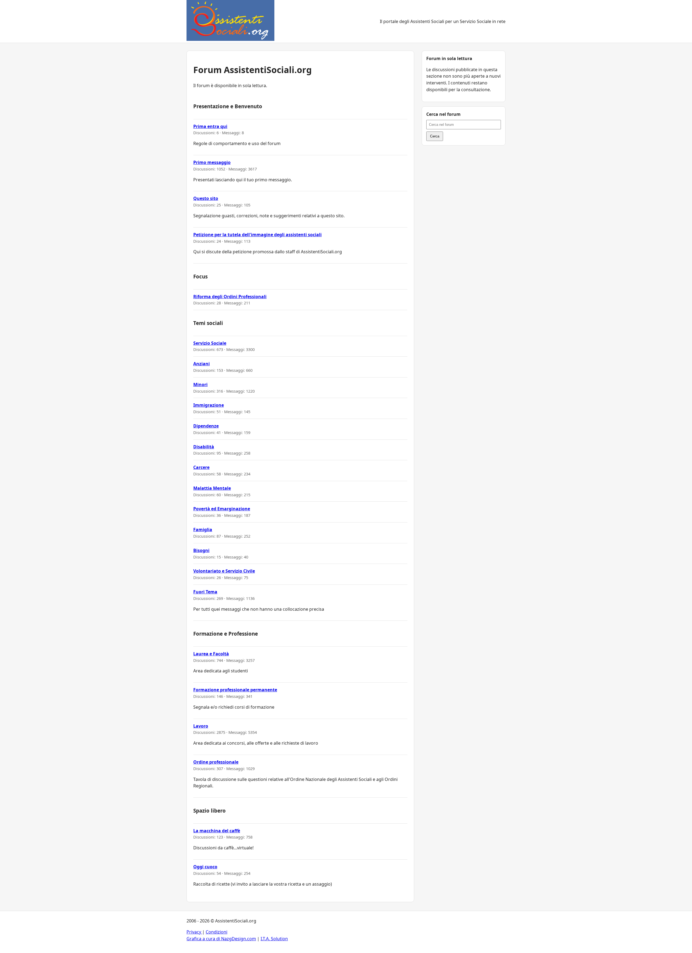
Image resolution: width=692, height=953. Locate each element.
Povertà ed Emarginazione (221, 509)
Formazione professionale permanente (235, 690)
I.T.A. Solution (274, 939)
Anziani (201, 364)
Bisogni (201, 550)
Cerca (434, 136)
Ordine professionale (215, 762)
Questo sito (205, 198)
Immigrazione (208, 405)
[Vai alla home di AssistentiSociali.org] (230, 21)
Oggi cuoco (205, 867)
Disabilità (203, 447)
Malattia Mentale (212, 488)
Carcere (201, 467)
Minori (200, 384)
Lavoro (200, 726)
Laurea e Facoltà (211, 654)
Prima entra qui (210, 126)
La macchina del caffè (216, 831)
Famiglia (202, 530)
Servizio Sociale (209, 343)
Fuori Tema (205, 592)
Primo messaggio (212, 162)
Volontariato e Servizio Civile (224, 571)
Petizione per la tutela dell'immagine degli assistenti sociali (257, 235)
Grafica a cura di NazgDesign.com (221, 939)
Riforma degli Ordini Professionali (230, 297)
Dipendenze (206, 426)
